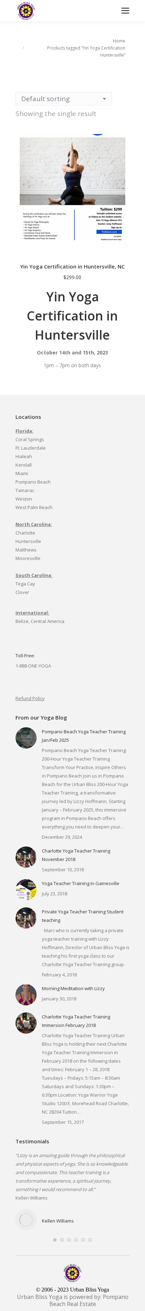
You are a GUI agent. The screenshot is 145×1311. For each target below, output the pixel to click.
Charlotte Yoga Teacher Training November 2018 (76, 855)
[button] (124, 247)
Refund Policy (30, 698)
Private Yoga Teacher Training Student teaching (83, 915)
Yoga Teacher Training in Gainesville (80, 883)
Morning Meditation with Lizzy (73, 988)
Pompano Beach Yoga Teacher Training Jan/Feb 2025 (84, 735)
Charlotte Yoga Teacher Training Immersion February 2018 (76, 1020)
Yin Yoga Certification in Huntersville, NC (72, 266)
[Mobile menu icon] (125, 10)
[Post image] (26, 738)
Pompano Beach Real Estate (88, 1300)
